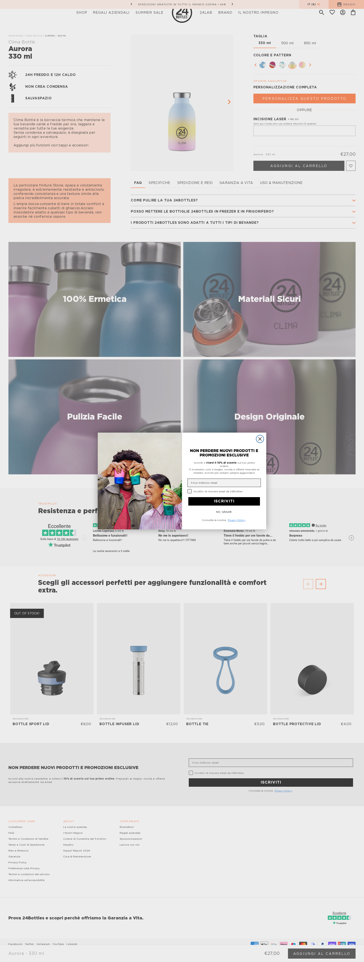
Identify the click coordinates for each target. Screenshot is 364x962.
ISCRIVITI (224, 501)
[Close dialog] (260, 439)
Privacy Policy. (237, 520)
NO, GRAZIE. (224, 512)
